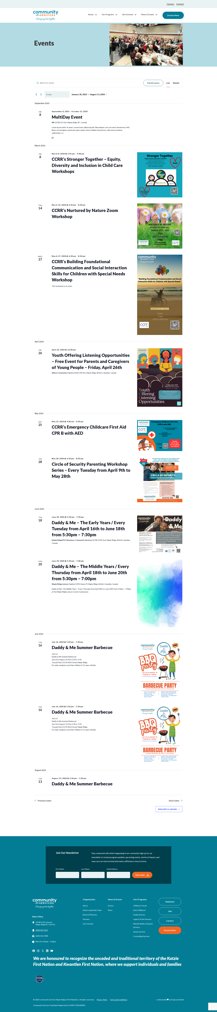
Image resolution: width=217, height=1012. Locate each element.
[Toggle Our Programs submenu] (117, 14)
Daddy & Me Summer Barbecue (82, 647)
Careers (170, 4)
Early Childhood (139, 910)
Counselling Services (141, 936)
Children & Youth (140, 906)
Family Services (139, 915)
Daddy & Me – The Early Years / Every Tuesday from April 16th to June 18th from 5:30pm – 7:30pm (88, 528)
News (110, 910)
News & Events (147, 14)
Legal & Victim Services (142, 919)
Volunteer (170, 901)
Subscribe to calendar (167, 809)
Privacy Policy (102, 1000)
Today (49, 94)
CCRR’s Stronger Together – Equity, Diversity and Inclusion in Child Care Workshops (87, 165)
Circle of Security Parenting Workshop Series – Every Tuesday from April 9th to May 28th (91, 470)
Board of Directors (90, 915)
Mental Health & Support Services (143, 925)
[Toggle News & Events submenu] (157, 14)
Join (170, 911)
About (91, 14)
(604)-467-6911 (42, 930)
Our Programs (108, 14)
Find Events (153, 83)
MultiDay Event (67, 116)
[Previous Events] (36, 94)
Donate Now (173, 15)
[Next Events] (41, 94)
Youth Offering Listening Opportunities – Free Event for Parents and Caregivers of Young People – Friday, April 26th (91, 361)
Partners (86, 919)
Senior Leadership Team (92, 910)
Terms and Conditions (118, 1000)
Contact (180, 4)
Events (111, 906)
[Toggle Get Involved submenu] (136, 14)
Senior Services (139, 932)
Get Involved (127, 14)
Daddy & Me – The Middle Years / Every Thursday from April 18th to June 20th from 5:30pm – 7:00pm (90, 572)
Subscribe (140, 875)
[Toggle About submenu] (97, 14)
